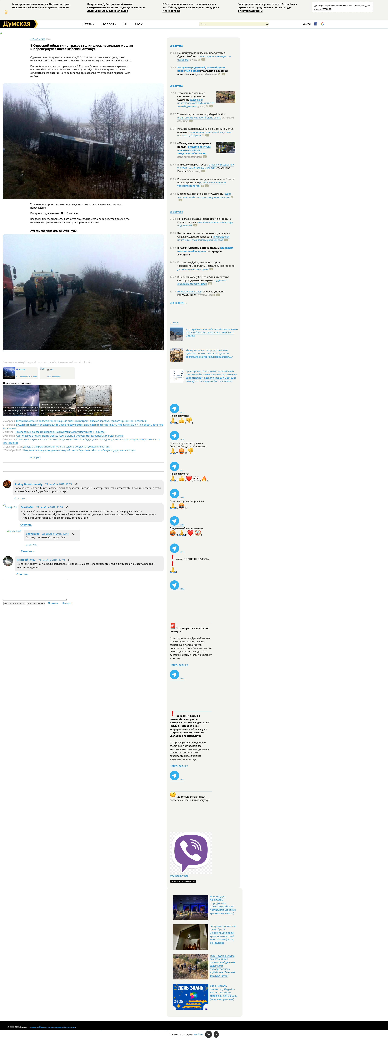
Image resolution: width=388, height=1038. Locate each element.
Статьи (89, 24)
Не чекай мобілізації (189, 291)
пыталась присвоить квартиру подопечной (205, 223)
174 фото (33, 376)
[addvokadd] (14, 531)
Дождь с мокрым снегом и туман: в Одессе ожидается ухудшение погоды (66, 446)
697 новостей (22, 376)
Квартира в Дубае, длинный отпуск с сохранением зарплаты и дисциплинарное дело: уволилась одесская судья (116, 7)
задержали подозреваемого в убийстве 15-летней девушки (196, 103)
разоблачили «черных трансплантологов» (201, 184)
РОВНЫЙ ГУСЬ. (26, 560)
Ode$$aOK (27, 507)
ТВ (125, 24)
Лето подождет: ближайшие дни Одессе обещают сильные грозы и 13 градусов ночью (21, 410)
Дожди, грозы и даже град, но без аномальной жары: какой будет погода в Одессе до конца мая (57, 409)
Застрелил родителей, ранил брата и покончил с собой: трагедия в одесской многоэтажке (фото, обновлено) (223, 934)
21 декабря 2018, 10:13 (58, 484)
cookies (198, 1034)
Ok (208, 1034)
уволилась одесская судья (192, 269)
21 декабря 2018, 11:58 (49, 507)
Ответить (20, 498)
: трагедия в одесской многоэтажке (202, 72)
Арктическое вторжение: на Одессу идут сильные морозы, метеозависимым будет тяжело (70, 435)
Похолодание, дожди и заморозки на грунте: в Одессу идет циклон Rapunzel (60, 432)
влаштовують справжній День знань (199, 117)
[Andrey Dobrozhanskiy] (7, 487)
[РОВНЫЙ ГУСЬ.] (8, 565)
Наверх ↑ (35, 457)
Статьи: (174, 322)
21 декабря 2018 (37, 39)
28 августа (176, 211)
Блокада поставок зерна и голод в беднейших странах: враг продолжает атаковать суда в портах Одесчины (267, 7)
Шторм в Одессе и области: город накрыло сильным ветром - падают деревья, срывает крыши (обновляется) (81, 421)
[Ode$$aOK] (10, 507)
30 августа (176, 45)
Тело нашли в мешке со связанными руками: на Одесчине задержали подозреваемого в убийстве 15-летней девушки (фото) (222, 965)
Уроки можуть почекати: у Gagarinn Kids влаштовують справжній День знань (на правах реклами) (223, 992)
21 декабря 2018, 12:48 (55, 533)
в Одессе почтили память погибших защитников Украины (194, 150)
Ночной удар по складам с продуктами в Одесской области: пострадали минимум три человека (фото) (223, 905)
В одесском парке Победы (193, 164)
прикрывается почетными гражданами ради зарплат (203, 238)
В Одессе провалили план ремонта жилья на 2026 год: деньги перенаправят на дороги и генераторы (190, 7)
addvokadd (32, 533)
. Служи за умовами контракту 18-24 (200, 293)
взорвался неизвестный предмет (205, 249)
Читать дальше (179, 665)
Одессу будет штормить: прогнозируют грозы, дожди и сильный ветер (93, 410)
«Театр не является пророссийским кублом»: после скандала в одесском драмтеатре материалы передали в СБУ (209, 353)
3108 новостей (53, 376)
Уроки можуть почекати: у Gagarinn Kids (201, 114)
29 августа (176, 86)
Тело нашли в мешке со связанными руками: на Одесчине (191, 96)
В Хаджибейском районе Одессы (198, 248)
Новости (109, 24)
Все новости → (178, 302)
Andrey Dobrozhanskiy (28, 484)
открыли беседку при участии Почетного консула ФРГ (205, 166)
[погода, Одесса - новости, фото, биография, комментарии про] (9, 378)
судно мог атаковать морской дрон (202, 282)
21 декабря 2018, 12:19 (51, 560)
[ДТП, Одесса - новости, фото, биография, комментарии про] (43, 368)
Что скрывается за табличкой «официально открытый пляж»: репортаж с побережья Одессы (212, 332)
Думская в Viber (179, 876)
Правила (53, 603)
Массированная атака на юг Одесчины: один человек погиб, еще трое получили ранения (41, 5)
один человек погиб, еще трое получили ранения (204, 195)
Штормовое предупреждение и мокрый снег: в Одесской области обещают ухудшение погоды (78, 450)
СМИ (139, 24)
